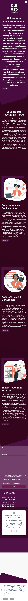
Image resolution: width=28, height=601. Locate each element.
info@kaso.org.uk (10, 499)
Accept (14, 531)
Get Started (5, 88)
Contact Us (5, 240)
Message (4, 454)
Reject (12, 599)
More (5, 595)
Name (3, 448)
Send (14, 486)
